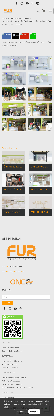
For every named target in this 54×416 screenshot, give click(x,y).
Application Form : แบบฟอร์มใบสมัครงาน (17, 387)
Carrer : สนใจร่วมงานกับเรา (12, 384)
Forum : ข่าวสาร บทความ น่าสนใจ (14, 377)
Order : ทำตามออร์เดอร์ (10, 347)
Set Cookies (20, 411)
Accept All (34, 411)
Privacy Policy (31, 404)
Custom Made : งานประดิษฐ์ (12, 351)
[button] (37, 11)
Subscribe (7, 302)
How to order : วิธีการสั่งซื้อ (12, 361)
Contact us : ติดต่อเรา (10, 367)
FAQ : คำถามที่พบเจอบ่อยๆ (11, 381)
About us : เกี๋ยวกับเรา (10, 364)
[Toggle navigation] (50, 11)
